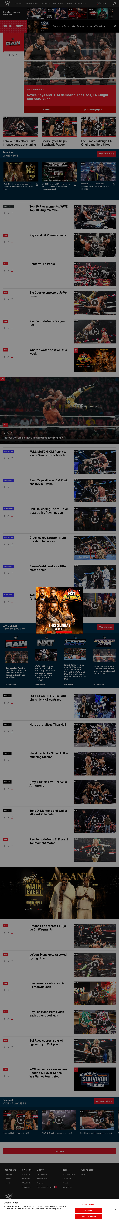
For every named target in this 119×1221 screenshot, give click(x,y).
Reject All (88, 1210)
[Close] (115, 1209)
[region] (59, 1210)
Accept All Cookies (89, 1216)
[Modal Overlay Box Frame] (59, 610)
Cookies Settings (88, 1204)
